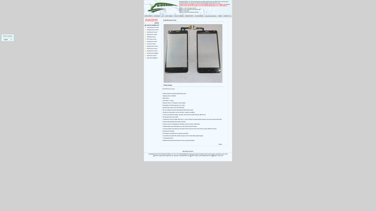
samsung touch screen (153, 27)
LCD (162, 16)
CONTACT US (227, 16)
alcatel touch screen (152, 51)
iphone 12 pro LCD (184, 9)
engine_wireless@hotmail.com (203, 155)
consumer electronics (210, 16)
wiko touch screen (151, 55)
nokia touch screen (152, 41)
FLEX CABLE (168, 16)
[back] (220, 144)
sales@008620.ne (184, 155)
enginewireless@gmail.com (165, 155)
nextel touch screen (152, 32)
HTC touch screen (151, 39)
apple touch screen (152, 34)
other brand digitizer (152, 58)
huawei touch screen (152, 46)
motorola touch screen (153, 29)
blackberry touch (151, 37)
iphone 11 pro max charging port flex (189, 10)
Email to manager (7, 36)
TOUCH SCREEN (179, 16)
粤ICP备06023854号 (188, 151)
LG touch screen (151, 44)
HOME (220, 16)
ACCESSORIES (199, 16)
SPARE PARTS (189, 16)
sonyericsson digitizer (152, 53)
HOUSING (157, 16)
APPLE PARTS (149, 16)
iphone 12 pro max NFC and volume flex (190, 8)
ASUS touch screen (152, 48)
